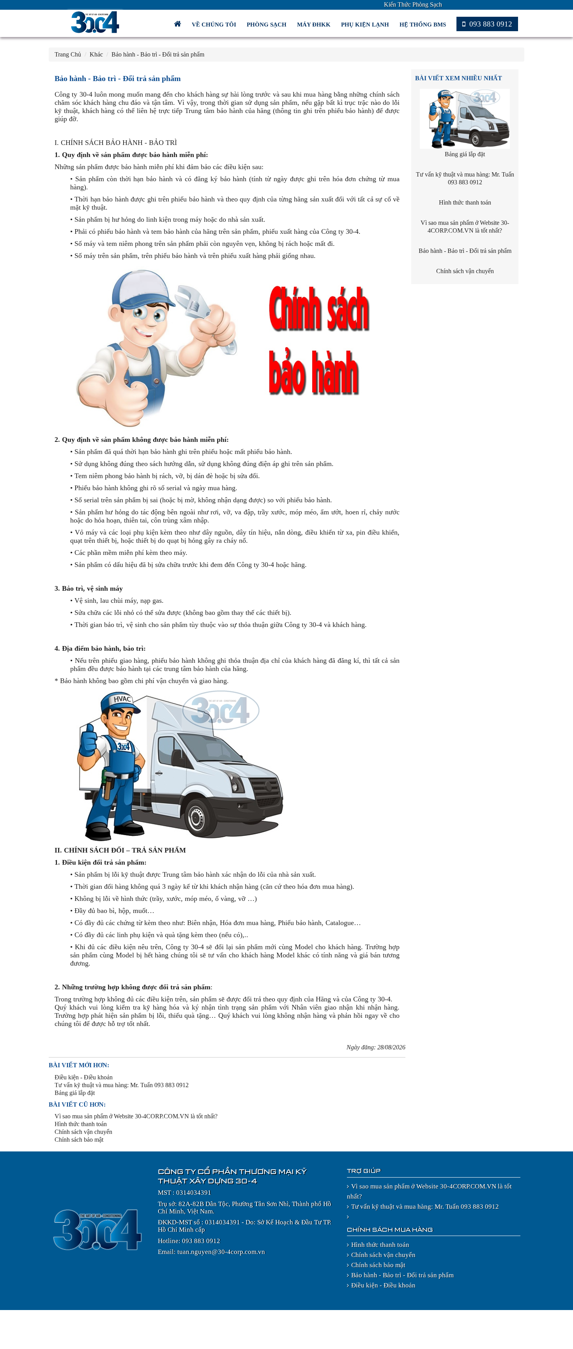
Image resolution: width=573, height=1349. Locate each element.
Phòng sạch (267, 24)
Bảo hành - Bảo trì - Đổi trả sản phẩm (157, 54)
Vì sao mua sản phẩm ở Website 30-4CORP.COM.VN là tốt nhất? (136, 1116)
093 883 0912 (489, 24)
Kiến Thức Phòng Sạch (413, 4)
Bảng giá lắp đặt (75, 1092)
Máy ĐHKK (314, 24)
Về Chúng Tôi (215, 24)
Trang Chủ (68, 54)
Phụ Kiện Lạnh (366, 24)
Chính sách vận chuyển (83, 1131)
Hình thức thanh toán (81, 1124)
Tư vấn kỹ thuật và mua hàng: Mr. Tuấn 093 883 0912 (122, 1085)
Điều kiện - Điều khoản (84, 1077)
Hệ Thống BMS (423, 24)
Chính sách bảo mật (79, 1139)
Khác (96, 54)
